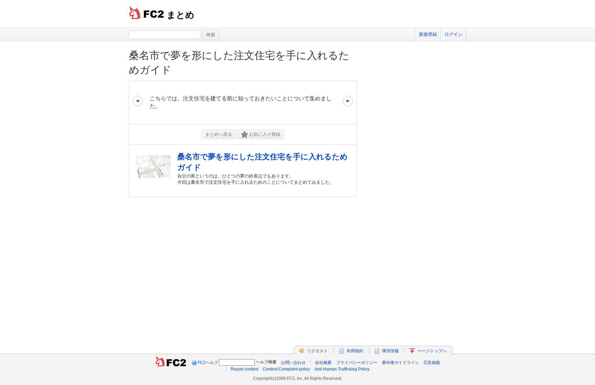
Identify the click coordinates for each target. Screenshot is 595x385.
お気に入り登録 (264, 134)
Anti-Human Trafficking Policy (341, 369)
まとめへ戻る (218, 134)
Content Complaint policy (286, 369)
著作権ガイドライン (400, 362)
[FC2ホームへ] (170, 362)
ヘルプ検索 (266, 362)
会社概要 (323, 362)
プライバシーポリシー (356, 362)
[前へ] (138, 102)
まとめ (181, 15)
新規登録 (428, 34)
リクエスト (317, 350)
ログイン (453, 34)
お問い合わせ (293, 362)
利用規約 (355, 350)
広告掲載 (432, 362)
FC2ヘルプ (208, 362)
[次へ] (348, 102)
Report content (244, 369)
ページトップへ (432, 350)
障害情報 (390, 350)
